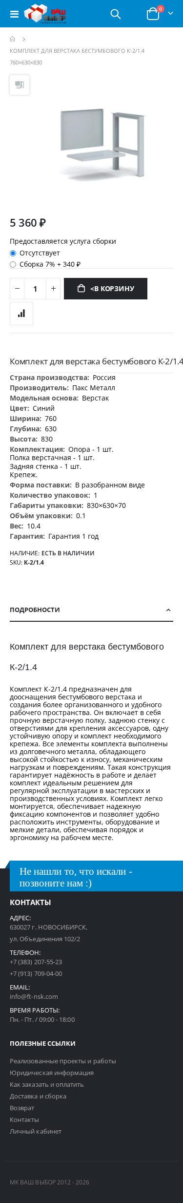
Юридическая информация (52, 1072)
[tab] (91, 610)
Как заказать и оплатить (47, 1084)
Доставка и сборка (38, 1096)
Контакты (25, 1119)
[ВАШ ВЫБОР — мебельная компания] (44, 13)
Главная (13, 39)
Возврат (22, 1107)
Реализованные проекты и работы (63, 1060)
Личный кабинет (35, 1131)
